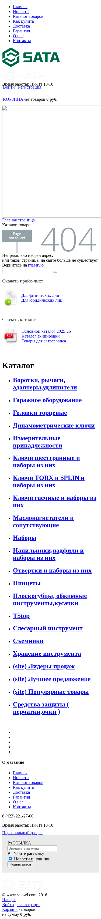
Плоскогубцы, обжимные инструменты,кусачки (50, 599)
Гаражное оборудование (47, 399)
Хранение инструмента (47, 653)
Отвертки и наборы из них (52, 570)
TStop (21, 615)
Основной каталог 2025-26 (46, 331)
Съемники (28, 640)
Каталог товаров (28, 782)
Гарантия (21, 797)
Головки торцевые (40, 412)
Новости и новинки (32, 859)
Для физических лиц (40, 295)
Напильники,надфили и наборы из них (48, 554)
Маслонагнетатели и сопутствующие (43, 521)
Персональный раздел (22, 832)
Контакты (22, 806)
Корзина (10, 909)
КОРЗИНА (13, 99)
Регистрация (29, 87)
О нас (18, 802)
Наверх (9, 899)
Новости (21, 777)
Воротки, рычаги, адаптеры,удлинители (45, 383)
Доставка (21, 792)
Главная (20, 772)
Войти (9, 87)
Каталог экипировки (41, 336)
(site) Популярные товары (51, 691)
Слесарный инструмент (48, 628)
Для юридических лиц (41, 300)
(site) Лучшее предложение (52, 678)
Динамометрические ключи (54, 425)
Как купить (23, 787)
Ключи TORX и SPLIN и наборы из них (49, 481)
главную (36, 265)
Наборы (24, 537)
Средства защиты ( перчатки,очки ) (41, 708)
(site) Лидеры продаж (44, 666)
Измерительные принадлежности (37, 442)
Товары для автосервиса (44, 341)
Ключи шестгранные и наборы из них (46, 461)
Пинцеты (27, 583)
